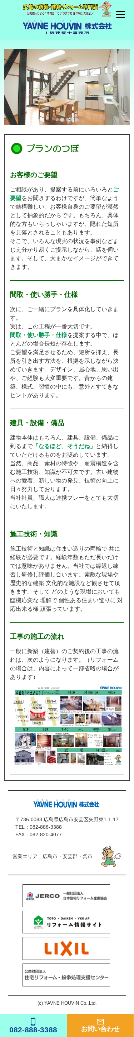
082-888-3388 (46, 827)
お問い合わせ (100, 1024)
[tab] (57, 119)
